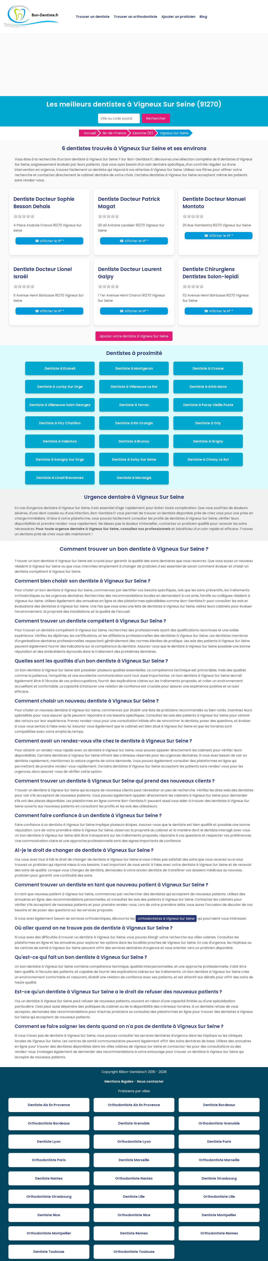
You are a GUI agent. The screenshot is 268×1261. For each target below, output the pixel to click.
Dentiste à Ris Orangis (134, 423)
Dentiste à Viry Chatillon (60, 423)
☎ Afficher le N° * (49, 241)
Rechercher (156, 118)
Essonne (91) (143, 133)
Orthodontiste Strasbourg (48, 1196)
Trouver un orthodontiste (135, 16)
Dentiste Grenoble (133, 1123)
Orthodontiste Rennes (219, 1233)
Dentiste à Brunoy (134, 441)
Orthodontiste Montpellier (49, 1233)
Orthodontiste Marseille (219, 1160)
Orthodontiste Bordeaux (49, 1123)
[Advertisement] (134, 64)
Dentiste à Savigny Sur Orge (60, 459)
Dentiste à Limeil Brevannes (60, 477)
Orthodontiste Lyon (134, 1141)
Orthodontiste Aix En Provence (134, 1104)
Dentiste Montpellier (219, 1215)
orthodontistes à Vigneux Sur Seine (166, 918)
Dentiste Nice (48, 1215)
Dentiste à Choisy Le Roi (208, 459)
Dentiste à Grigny (208, 441)
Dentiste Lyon (49, 1141)
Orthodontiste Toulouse (134, 1251)
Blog (203, 16)
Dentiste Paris (219, 1141)
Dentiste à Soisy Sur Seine (134, 459)
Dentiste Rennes (134, 1233)
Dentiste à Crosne (208, 368)
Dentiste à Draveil (60, 368)
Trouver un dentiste (93, 16)
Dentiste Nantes (49, 1178)
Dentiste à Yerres (134, 404)
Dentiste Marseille (134, 1160)
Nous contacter (150, 1081)
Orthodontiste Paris (49, 1160)
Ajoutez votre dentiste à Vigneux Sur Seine (134, 336)
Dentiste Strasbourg (219, 1178)
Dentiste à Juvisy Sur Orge (60, 386)
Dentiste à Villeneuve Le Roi (134, 386)
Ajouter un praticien (178, 16)
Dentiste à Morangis (134, 477)
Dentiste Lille (134, 1196)
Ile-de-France (114, 133)
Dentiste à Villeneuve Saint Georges (59, 404)
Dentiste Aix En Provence (49, 1104)
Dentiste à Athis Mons (208, 386)
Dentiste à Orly (208, 423)
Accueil (90, 133)
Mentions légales (118, 1081)
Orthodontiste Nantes (134, 1178)
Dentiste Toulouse (48, 1251)
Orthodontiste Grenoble (219, 1123)
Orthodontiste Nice (134, 1215)
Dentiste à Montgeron (134, 368)
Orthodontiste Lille (219, 1196)
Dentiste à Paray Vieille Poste (208, 404)
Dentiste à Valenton (60, 441)
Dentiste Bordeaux (219, 1104)
